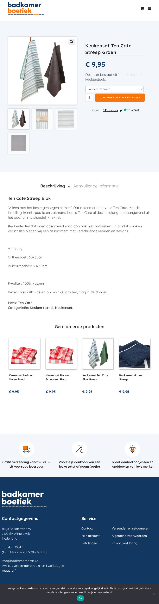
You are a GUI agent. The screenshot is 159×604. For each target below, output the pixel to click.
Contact (87, 528)
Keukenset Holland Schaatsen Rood (58, 377)
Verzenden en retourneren (130, 528)
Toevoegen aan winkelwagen (120, 97)
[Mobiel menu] (148, 8)
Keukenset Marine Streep (130, 377)
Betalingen (89, 543)
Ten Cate (25, 303)
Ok (80, 598)
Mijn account (90, 536)
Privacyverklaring (124, 543)
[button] (71, 42)
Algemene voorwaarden (129, 536)
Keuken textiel (41, 307)
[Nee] (154, 594)
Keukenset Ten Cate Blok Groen (95, 377)
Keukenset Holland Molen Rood (21, 377)
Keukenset (63, 307)
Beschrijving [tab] (53, 186)
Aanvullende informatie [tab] (96, 186)
